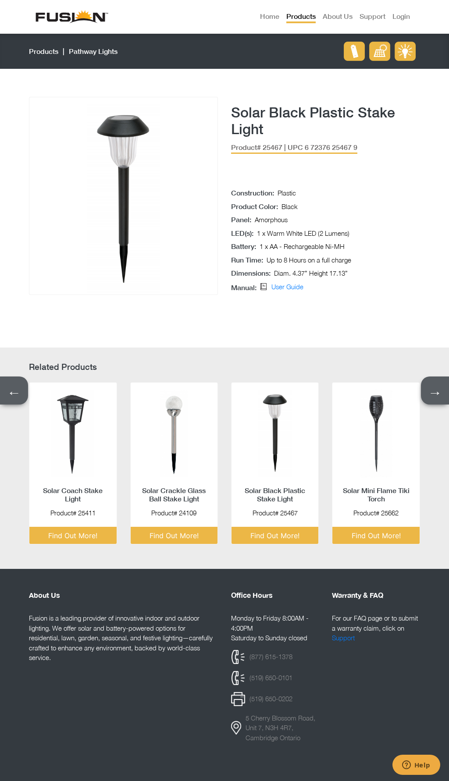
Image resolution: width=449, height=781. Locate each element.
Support (343, 638)
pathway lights (93, 51)
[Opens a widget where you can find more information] (416, 766)
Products (43, 51)
